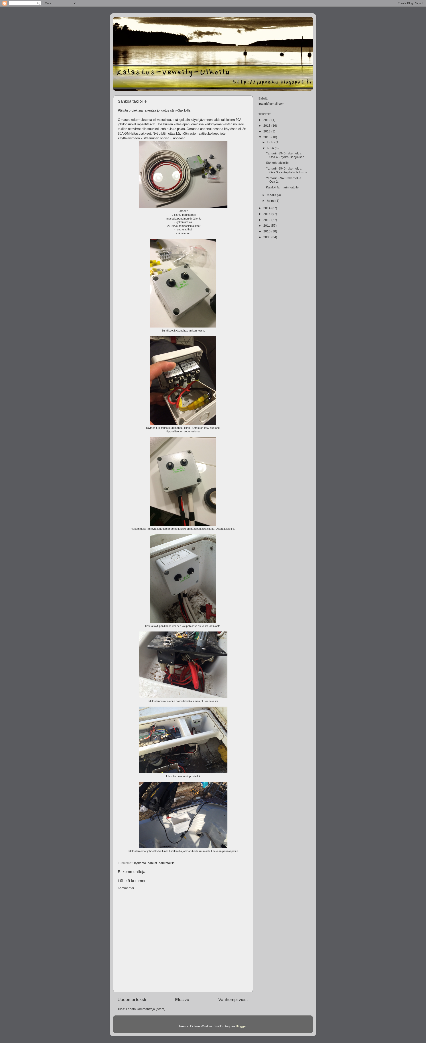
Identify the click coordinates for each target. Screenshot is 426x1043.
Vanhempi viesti (233, 999)
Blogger (241, 1026)
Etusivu (182, 999)
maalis (272, 195)
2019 (267, 120)
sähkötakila (167, 863)
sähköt (152, 863)
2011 (267, 225)
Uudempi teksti (132, 999)
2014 (267, 208)
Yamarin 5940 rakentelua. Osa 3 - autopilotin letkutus (286, 170)
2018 (267, 125)
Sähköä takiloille (277, 162)
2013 (267, 214)
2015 (267, 137)
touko (271, 142)
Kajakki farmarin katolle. (283, 187)
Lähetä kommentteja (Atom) (145, 1009)
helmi (271, 200)
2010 (267, 231)
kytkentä (140, 863)
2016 (267, 131)
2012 (267, 220)
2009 (267, 237)
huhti (271, 148)
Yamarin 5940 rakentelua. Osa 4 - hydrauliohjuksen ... (287, 155)
